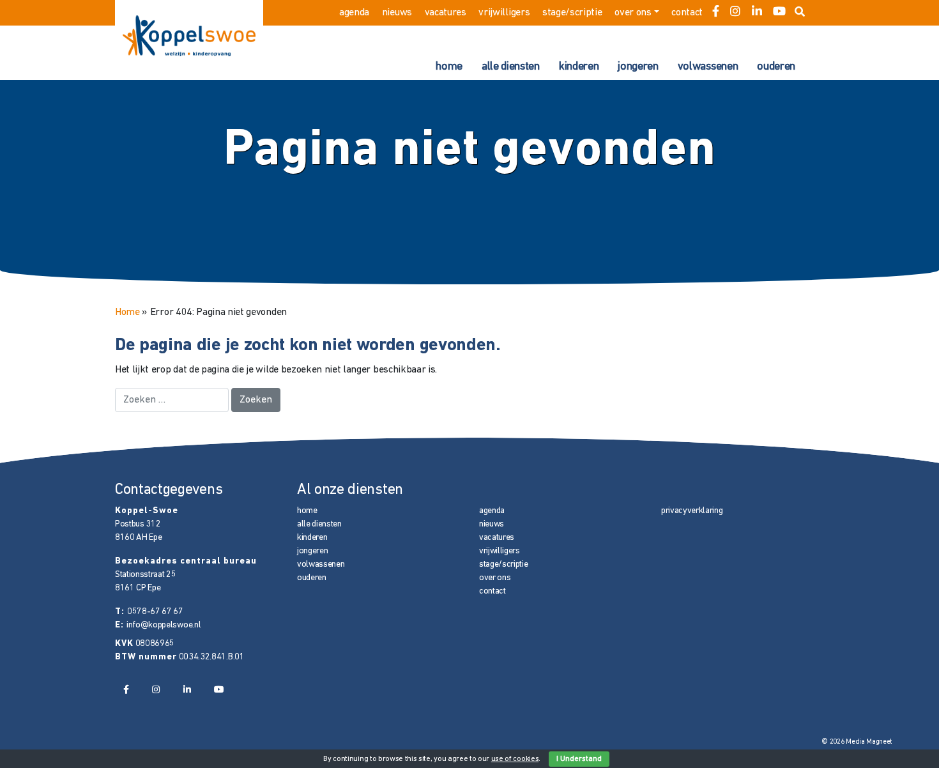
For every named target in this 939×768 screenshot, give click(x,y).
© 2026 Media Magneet (856, 742)
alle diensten (511, 67)
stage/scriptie (572, 13)
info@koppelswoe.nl (163, 625)
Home (127, 312)
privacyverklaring (692, 511)
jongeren (638, 67)
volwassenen (708, 67)
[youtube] (779, 12)
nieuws (397, 13)
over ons (633, 13)
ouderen (776, 67)
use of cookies (515, 759)
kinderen (579, 67)
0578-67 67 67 (155, 612)
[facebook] (715, 12)
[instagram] (735, 12)
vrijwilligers (504, 13)
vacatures (445, 13)
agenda (354, 13)
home (449, 67)
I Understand (579, 759)
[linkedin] (757, 12)
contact (687, 13)
